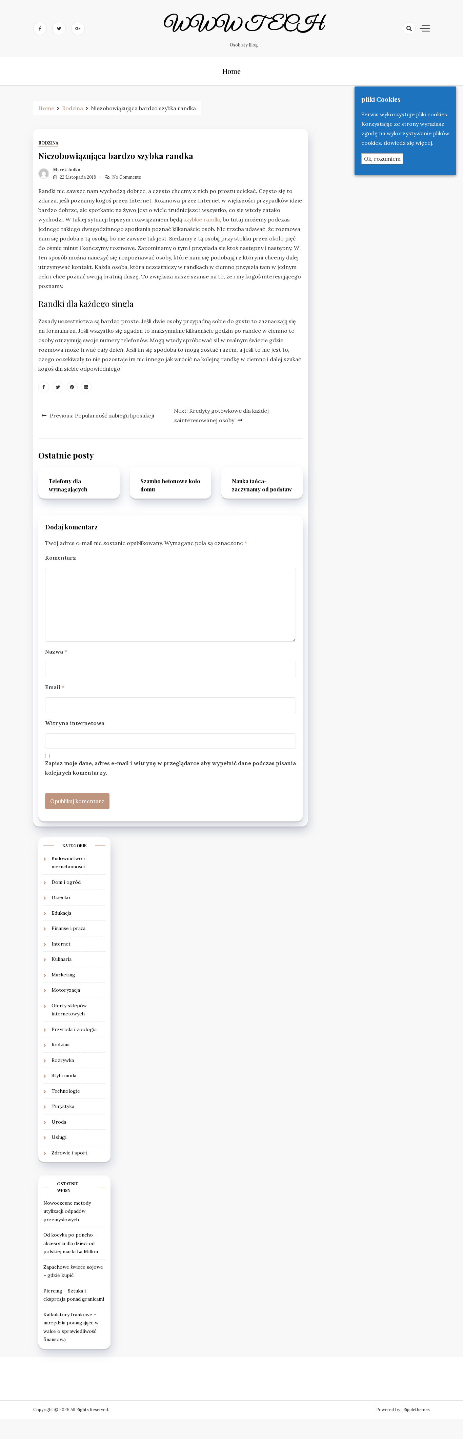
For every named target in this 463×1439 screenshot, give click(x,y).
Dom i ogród (66, 882)
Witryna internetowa (74, 723)
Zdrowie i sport (69, 1153)
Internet (61, 944)
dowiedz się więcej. (409, 142)
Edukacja (61, 913)
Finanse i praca (68, 928)
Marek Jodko (66, 169)
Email (54, 687)
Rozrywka (63, 1060)
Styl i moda (64, 1075)
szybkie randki (201, 219)
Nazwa (56, 651)
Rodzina (48, 142)
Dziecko (61, 897)
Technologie (66, 1091)
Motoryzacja (66, 990)
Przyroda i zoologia (74, 1029)
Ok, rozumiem (382, 158)
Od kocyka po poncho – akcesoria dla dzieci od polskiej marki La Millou (70, 1243)
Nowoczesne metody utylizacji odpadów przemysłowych (67, 1211)
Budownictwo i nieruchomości (68, 862)
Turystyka (63, 1106)
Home (231, 71)
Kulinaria (62, 959)
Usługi (59, 1137)
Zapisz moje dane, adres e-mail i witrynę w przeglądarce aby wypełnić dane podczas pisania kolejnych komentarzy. (170, 768)
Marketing (63, 975)
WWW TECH (243, 25)
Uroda (59, 1122)
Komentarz (60, 557)
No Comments (126, 177)
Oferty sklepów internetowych (69, 1010)
